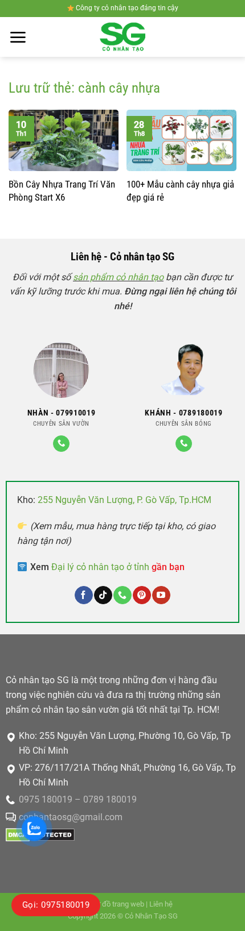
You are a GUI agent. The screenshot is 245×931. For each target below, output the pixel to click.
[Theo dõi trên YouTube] (161, 595)
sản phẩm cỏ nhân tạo (118, 277)
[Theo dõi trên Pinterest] (141, 595)
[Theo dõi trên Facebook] (83, 595)
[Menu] (18, 37)
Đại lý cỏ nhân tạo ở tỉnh (118, 567)
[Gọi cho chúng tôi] (61, 443)
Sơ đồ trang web (118, 904)
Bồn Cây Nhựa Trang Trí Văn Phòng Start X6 (62, 190)
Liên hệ (161, 904)
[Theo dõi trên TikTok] (103, 595)
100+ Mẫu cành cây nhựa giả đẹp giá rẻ (180, 190)
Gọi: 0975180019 (55, 905)
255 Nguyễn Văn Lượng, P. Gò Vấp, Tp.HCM (124, 499)
